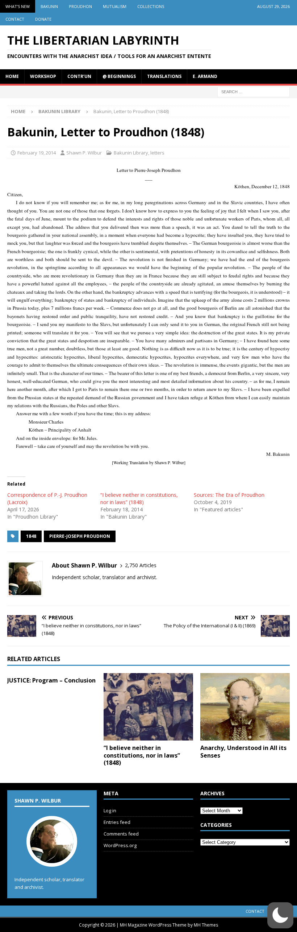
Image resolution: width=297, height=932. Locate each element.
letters (157, 152)
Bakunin (49, 6)
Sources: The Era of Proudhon (229, 494)
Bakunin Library (131, 152)
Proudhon (80, 6)
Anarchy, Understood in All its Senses (243, 751)
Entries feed (117, 822)
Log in (110, 810)
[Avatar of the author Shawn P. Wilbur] (52, 859)
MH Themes (206, 925)
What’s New (17, 6)
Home (12, 76)
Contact (14, 19)
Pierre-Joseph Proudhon (79, 536)
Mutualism (114, 6)
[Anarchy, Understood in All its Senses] (245, 707)
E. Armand (205, 76)
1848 (31, 536)
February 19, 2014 (36, 152)
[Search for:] (253, 91)
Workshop (43, 76)
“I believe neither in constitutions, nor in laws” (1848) (139, 498)
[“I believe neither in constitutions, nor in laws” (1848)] (148, 707)
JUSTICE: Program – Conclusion (51, 680)
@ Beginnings (119, 76)
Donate (43, 19)
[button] (280, 915)
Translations (164, 76)
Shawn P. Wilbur (84, 152)
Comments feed (121, 833)
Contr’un (79, 76)
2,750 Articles (140, 565)
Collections (150, 6)
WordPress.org (120, 845)
